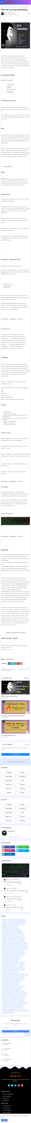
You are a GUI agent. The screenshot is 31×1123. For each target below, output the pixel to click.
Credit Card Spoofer (12, 938)
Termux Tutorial (16, 996)
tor (7, 998)
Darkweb (5, 943)
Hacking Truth (11, 831)
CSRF (4, 941)
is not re (14, 558)
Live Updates (9, 772)
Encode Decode (15, 946)
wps (21, 1008)
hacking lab (14, 953)
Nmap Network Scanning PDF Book (11, 974)
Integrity (18, 957)
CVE (15, 941)
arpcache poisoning (12, 922)
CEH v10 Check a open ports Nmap (9, 696)
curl (11, 941)
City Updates (22, 788)
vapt (8, 1000)
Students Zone (8, 784)
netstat (9, 972)
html (22, 955)
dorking (4, 946)
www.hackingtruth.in (6, 591)
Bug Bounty (5, 926)
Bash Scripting (22, 922)
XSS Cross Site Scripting (8, 1012)
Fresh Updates (22, 776)
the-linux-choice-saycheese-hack (12, 882)
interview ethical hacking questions (10, 960)
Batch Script (5, 924)
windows (10, 1008)
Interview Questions (7, 962)
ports (4, 979)
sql (20, 991)
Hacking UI (5, 955)
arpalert (4, 922)
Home (2, 7)
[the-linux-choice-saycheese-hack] (15, 870)
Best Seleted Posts (7, 1096)
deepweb (25, 943)
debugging (18, 943)
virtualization (21, 1000)
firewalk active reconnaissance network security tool (13, 715)
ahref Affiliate (6, 1100)
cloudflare (5, 936)
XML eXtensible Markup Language (11, 1010)
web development (6, 1005)
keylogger (21, 965)
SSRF (4, 993)
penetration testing (15, 977)
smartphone (18, 988)
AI (7, 919)
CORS (4, 938)
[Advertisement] (15, 252)
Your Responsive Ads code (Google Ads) (15, 761)
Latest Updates (8, 776)
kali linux (10, 965)
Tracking (22, 772)
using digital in (18, 584)
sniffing (12, 991)
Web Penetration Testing (18, 1005)
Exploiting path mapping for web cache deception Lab (15, 890)
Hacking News (22, 953)
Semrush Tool (6, 1098)
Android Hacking (13, 919)
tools (4, 998)
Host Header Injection (15, 955)
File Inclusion (19, 948)
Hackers (16, 950)
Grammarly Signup (7, 1110)
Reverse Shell (16, 984)
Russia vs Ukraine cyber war (9, 986)
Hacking (21, 950)
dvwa (9, 946)
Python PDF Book (7, 984)
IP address (22, 962)
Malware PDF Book (12, 969)
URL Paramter (20, 998)
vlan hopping (6, 1003)
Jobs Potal (22, 784)
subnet (25, 993)
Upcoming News (8, 780)
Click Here (20, 319)
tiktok (23, 996)
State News (8, 788)
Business (22, 792)
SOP (17, 991)
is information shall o (7, 566)
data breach (11, 943)
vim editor (13, 1000)
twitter (23, 850)
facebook (9, 847)
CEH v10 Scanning (9, 7)
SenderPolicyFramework (8, 988)
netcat (4, 972)
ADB (4, 919)
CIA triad (21, 934)
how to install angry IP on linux (8, 735)
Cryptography (21, 938)
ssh (24, 991)
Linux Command (14, 967)
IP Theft (4, 965)
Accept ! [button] (4, 1120)
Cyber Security (21, 941)
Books (11, 924)
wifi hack (4, 1008)
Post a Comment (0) (15, 754)
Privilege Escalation (18, 979)
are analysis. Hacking (11, 595)
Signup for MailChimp (8, 1094)
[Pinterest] (18, 663)
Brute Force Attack (19, 924)
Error (4, 948)
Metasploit (21, 969)
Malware (4, 969)
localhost (21, 967)
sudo (4, 996)
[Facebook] (9, 663)
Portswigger (9, 979)
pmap (23, 977)
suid (8, 996)
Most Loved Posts (7, 1112)
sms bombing (6, 991)
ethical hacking (10, 948)
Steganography (10, 993)
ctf (7, 941)
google (4, 950)
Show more (26, 678)
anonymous (22, 919)
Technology (8, 792)
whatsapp (23, 847)
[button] (29, 2)
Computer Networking (14, 936)
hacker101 (10, 950)
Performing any (5, 570)
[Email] (21, 663)
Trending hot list (6, 1108)
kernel (15, 965)
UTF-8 (4, 1000)
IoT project (15, 962)
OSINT (22, 974)
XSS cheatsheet (23, 1010)
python (18, 981)
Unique (22, 780)
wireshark (16, 1008)
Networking (15, 972)
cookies (22, 936)
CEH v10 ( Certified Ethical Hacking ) (11, 929)
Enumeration (24, 946)
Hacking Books (6, 953)
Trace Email (12, 998)
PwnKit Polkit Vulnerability (9, 981)
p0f (27, 974)
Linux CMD (5, 967)
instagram (9, 850)
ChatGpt (15, 934)
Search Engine (20, 986)
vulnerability (13, 1003)
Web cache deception (23, 1003)
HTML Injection (6, 957)
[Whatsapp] (15, 663)
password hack (6, 977)
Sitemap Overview (7, 1105)
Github (25, 948)
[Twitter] (12, 663)
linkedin (9, 854)
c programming (13, 926)
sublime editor (19, 993)
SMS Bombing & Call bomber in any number (13, 907)
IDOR (13, 957)
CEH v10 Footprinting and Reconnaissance (12, 931)
